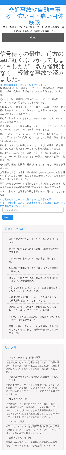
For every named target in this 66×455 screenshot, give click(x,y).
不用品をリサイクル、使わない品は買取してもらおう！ (33, 378)
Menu (33, 37)
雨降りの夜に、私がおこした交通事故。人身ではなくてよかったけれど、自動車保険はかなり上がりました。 (33, 329)
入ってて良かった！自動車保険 (24, 357)
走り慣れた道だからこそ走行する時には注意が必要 (26, 199)
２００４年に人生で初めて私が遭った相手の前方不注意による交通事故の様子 (33, 279)
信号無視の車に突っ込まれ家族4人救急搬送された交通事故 (34, 250)
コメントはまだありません (33, 84)
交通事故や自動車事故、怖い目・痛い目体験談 (35, 15)
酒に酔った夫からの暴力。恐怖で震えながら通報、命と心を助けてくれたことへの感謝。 (32, 308)
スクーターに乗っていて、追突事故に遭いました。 (32, 260)
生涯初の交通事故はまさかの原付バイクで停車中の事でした (33, 269)
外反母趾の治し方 (18, 399)
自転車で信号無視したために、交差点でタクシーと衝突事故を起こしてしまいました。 (33, 298)
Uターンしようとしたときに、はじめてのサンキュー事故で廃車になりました (34, 318)
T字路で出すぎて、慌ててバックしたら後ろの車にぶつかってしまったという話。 (34, 289)
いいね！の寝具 (17, 421)
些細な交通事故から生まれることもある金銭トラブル (33, 240)
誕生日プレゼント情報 (20, 437)
